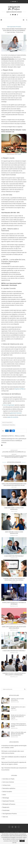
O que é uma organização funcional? (14, 650)
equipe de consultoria (12, 417)
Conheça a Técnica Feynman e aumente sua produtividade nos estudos (18, 725)
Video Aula (5, 816)
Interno (4, 794)
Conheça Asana (6, 785)
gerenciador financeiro (15, 413)
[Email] (15, 14)
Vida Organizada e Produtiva (9, 813)
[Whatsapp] (17, 14)
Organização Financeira (8, 801)
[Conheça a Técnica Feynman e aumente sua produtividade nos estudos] (5, 725)
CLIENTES (12, 832)
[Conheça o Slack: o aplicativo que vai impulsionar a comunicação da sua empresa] (14, 663)
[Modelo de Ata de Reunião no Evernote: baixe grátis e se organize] (5, 717)
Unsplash (19, 154)
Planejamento (5, 807)
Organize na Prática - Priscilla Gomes (15, 32)
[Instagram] (10, 14)
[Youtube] (12, 14)
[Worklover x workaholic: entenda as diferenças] (14, 592)
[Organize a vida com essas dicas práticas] (5, 700)
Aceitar (22, 840)
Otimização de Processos (8, 804)
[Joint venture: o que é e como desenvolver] (14, 521)
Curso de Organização (8, 405)
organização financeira (8, 425)
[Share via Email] (13, 431)
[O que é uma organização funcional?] (14, 640)
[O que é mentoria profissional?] (14, 545)
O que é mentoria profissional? (14, 556)
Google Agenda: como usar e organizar (18, 707)
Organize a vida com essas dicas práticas (17, 699)
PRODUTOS (6, 832)
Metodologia (5, 797)
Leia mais (14, 842)
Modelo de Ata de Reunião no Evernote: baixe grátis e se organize (18, 717)
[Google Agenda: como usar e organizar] (5, 709)
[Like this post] (7, 431)
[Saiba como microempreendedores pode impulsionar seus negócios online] (14, 473)
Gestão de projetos (7, 791)
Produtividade (5, 810)
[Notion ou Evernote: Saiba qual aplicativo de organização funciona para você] (5, 734)
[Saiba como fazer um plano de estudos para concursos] (14, 616)
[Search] (26, 20)
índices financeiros (7, 422)
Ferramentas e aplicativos (8, 788)
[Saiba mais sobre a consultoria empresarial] (14, 497)
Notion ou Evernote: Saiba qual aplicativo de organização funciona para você (18, 734)
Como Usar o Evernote (8, 782)
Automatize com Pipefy (8, 779)
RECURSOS (17, 832)
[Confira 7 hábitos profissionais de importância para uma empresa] (14, 568)
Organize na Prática (19, 389)
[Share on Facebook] (11, 431)
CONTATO (22, 832)
